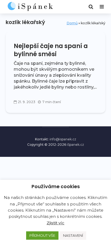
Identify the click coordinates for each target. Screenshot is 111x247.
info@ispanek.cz (63, 139)
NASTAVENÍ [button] (73, 235)
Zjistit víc (55, 222)
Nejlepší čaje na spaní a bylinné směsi (51, 50)
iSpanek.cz (75, 145)
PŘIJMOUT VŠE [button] (42, 235)
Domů (72, 23)
